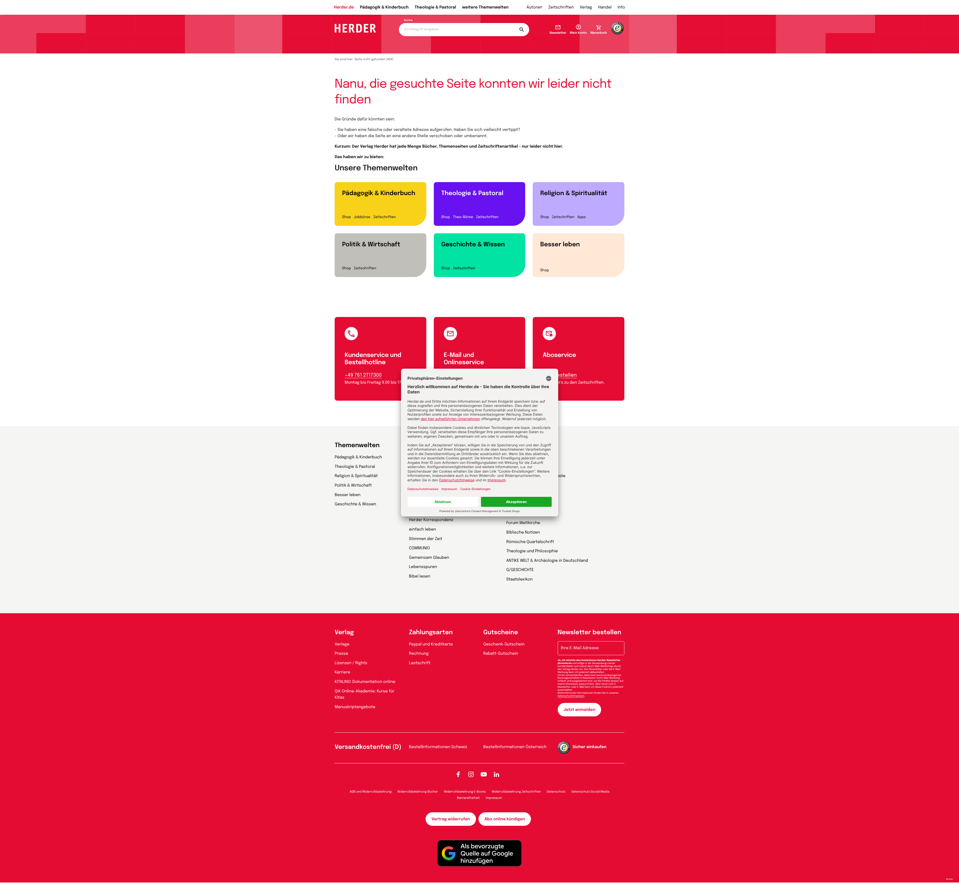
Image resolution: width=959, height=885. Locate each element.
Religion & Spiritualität (573, 193)
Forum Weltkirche (523, 523)
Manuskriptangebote (355, 707)
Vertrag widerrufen (451, 819)
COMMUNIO (419, 548)
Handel (605, 7)
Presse (341, 653)
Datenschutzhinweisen (571, 696)
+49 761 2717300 (363, 375)
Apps (581, 217)
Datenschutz (556, 791)
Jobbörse (362, 217)
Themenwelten (357, 445)
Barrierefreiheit (468, 798)
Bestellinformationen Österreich (515, 747)
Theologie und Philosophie (532, 551)
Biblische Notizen (523, 532)
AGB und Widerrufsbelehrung (370, 791)
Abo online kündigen (504, 819)
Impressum (494, 798)
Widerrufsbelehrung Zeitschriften (516, 791)
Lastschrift (420, 663)
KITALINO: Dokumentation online (365, 682)
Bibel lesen (420, 576)
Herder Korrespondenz (431, 520)
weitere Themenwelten (485, 7)
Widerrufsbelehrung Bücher (418, 791)
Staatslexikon (519, 579)
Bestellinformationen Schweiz (438, 747)
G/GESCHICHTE (520, 570)
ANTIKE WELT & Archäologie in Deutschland (547, 561)
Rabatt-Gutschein (500, 653)
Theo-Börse (463, 217)
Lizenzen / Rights (351, 663)
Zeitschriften (561, 7)
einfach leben (422, 529)
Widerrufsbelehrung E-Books (464, 791)
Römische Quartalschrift (530, 542)
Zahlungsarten (431, 632)
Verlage (342, 644)
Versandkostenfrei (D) (368, 747)
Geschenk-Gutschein (503, 644)
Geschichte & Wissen (473, 245)
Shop (346, 217)
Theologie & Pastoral (435, 7)
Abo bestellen (560, 375)
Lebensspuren (423, 567)
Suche (408, 20)
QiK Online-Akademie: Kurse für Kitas (364, 694)
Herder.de (344, 7)
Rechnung (419, 653)
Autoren (534, 7)
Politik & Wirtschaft (371, 245)
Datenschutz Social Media (590, 791)
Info (621, 7)
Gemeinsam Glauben (429, 558)
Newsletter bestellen (589, 632)
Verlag (586, 7)
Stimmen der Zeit (426, 539)
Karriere (342, 672)
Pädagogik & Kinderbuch (384, 7)
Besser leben (560, 245)
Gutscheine (500, 632)
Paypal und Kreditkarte (431, 644)
